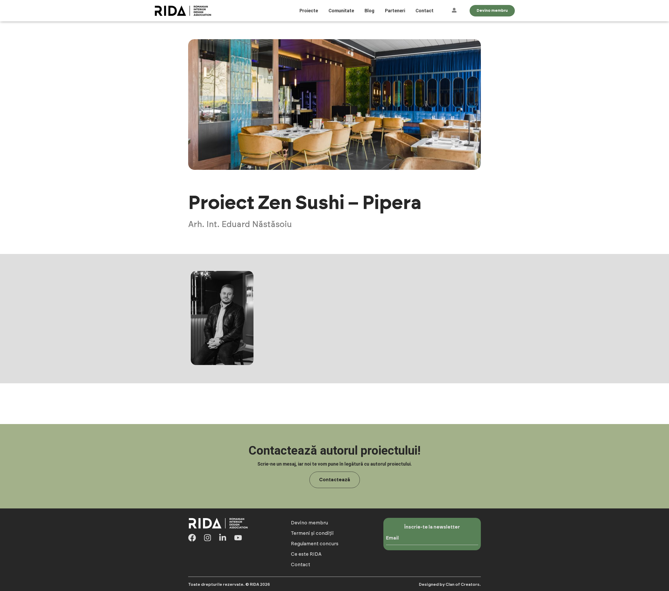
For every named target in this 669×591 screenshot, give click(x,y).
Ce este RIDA (306, 554)
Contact (425, 10)
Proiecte (308, 10)
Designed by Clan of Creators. (450, 584)
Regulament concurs (314, 544)
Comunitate (341, 10)
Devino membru (309, 523)
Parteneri (395, 10)
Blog (369, 10)
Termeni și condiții (312, 533)
